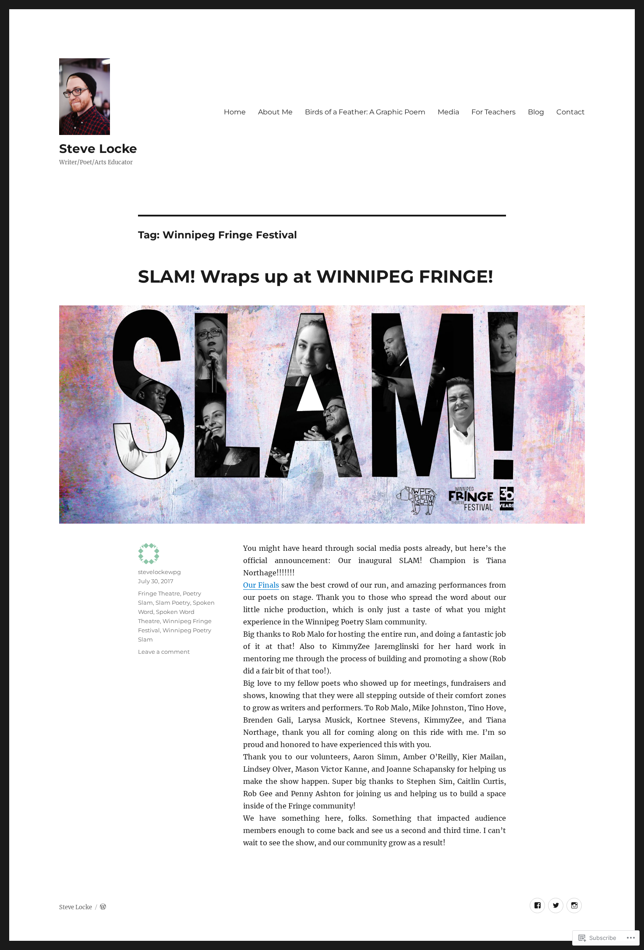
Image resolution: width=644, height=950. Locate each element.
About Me (275, 112)
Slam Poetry (173, 602)
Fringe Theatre (159, 593)
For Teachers (493, 112)
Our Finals (261, 585)
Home (235, 112)
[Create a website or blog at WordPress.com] (103, 907)
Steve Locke (98, 148)
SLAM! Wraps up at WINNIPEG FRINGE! (315, 276)
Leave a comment (164, 651)
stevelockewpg (159, 571)
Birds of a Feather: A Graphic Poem (365, 112)
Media (448, 112)
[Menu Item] (537, 905)
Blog (536, 112)
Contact (570, 112)
